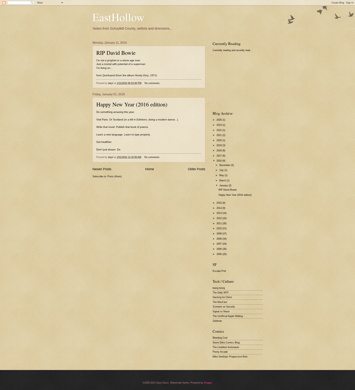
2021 (219, 135)
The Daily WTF (221, 292)
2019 (219, 145)
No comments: (153, 83)
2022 (219, 130)
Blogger (208, 382)
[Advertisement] (240, 81)
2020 (219, 140)
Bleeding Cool (220, 337)
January (224, 185)
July (221, 170)
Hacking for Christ (222, 297)
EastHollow (118, 17)
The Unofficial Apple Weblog (228, 316)
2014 (219, 208)
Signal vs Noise (221, 311)
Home (149, 169)
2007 (219, 243)
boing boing (219, 288)
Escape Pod (219, 271)
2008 (219, 238)
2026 (219, 119)
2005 (219, 254)
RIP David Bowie (116, 52)
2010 (219, 228)
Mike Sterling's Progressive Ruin (230, 356)
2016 (219, 160)
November (225, 165)
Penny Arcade (220, 351)
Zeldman (217, 321)
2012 (219, 218)
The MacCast (220, 302)
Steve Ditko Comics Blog (226, 342)
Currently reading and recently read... (232, 50)
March (223, 180)
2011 (219, 223)
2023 (219, 125)
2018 (219, 150)
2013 (219, 213)
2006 (219, 249)
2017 (219, 155)
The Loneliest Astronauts (226, 347)
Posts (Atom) (114, 176)
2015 (219, 202)
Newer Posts (101, 169)
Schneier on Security (224, 306)
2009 (219, 233)
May (222, 175)
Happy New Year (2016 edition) (131, 104)
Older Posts (196, 169)
